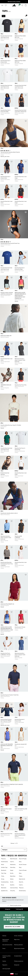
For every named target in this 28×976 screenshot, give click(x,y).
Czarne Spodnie (12, 862)
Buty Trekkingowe (22, 867)
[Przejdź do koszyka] (25, 5)
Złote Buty (12, 867)
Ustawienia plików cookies (6, 956)
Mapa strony (17, 939)
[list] (11, 16)
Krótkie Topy (4, 867)
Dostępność (16, 964)
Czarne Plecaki (23, 870)
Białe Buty (12, 876)
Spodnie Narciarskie (13, 885)
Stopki (11, 870)
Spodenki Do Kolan (4, 891)
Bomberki (3, 870)
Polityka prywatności (18, 961)
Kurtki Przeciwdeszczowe (15, 873)
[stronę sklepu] (14, 6)
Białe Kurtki (22, 879)
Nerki (2, 864)
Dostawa (4, 935)
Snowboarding (4, 882)
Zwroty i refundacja (18, 935)
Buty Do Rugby (22, 858)
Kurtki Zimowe (22, 864)
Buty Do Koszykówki (22, 882)
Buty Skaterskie (21, 862)
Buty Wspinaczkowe (22, 873)
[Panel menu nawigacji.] (2, 5)
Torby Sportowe (3, 876)
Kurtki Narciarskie (13, 882)
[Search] (22, 5)
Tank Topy (3, 873)
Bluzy (2, 885)
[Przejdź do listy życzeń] (5, 5)
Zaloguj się (7, 909)
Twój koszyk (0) (19, 909)
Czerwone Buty (14, 887)
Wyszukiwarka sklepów (19, 948)
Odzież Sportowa (12, 879)
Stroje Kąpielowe (3, 879)
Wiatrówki (3, 887)
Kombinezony (4, 861)
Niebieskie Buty (12, 864)
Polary (20, 876)
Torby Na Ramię (12, 891)
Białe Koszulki (13, 858)
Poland (16, 973)
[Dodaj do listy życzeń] (11, 21)
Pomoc (3, 948)
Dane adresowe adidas (7, 944)
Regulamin (4, 964)
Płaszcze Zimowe (3, 859)
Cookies (4, 961)
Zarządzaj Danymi (18, 955)
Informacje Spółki (6, 968)
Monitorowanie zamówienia (5, 940)
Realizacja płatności (18, 944)
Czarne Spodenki (21, 885)
